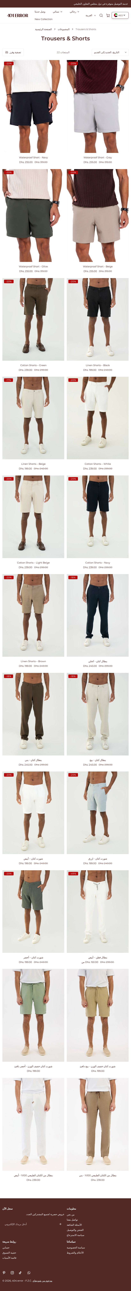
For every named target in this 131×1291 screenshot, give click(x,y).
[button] (57, 11)
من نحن (70, 1214)
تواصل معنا (72, 1219)
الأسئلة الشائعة (74, 1224)
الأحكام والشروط (75, 1252)
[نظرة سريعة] (58, 149)
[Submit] (60, 1224)
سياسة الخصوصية (76, 1247)
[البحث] (101, 15)
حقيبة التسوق (9, 1252)
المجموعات (63, 29)
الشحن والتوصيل (75, 1229)
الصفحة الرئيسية (43, 29)
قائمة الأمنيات (9, 1257)
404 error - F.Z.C (21, 1280)
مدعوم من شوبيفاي (42, 1280)
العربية (89, 15)
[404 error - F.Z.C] (17, 15)
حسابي (5, 1247)
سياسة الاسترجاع (75, 1235)
